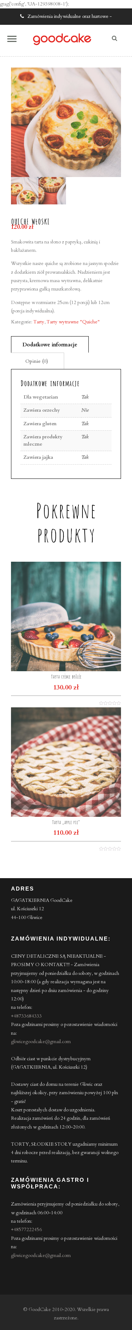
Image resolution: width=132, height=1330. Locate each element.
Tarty (38, 322)
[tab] (50, 344)
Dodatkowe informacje (49, 344)
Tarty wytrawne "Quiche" (73, 322)
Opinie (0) (36, 361)
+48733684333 (26, 1016)
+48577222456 (26, 1229)
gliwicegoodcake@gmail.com (41, 1041)
